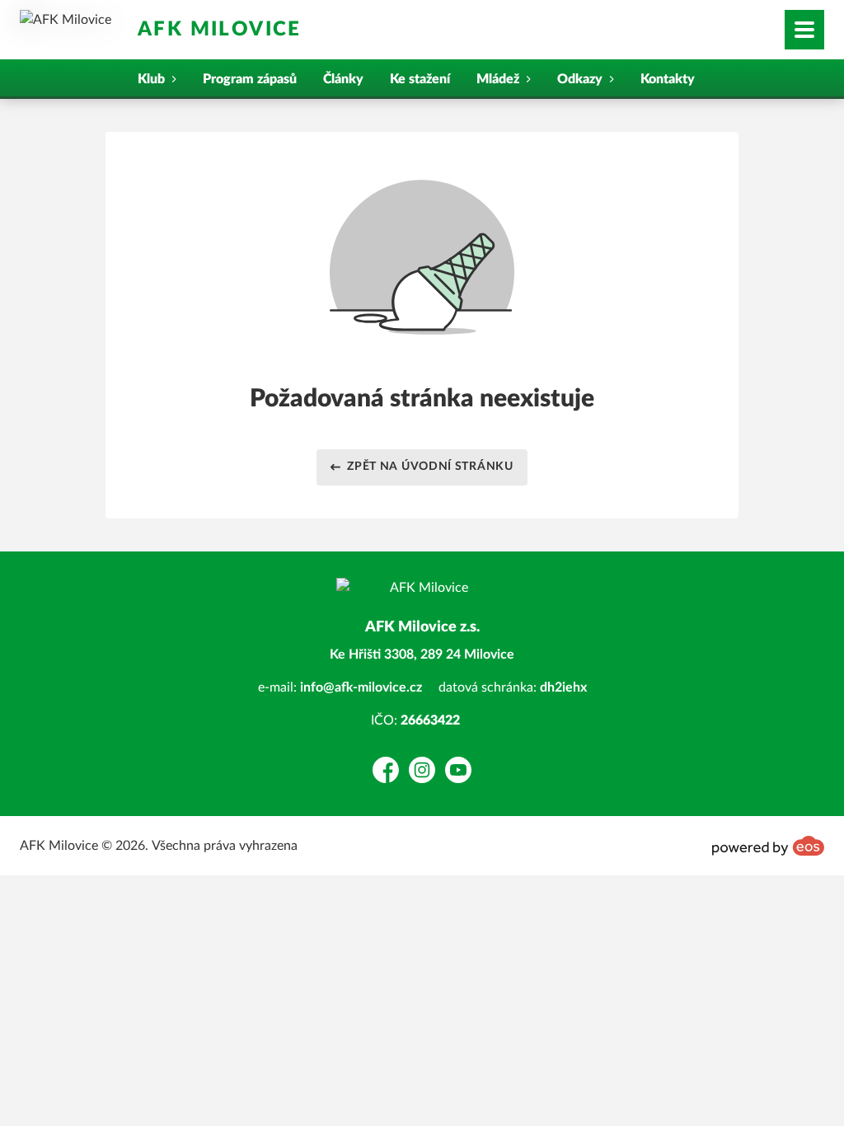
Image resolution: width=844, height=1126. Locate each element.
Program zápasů (250, 79)
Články (343, 79)
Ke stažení (420, 79)
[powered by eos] (768, 846)
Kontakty (667, 79)
